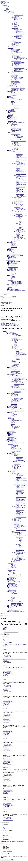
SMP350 (15, 24)
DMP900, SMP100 (18, 18)
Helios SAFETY (19, 155)
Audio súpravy (19, 212)
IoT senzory (10, 112)
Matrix (20, 220)
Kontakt (4, 294)
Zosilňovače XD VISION (16, 52)
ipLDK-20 (16, 147)
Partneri (7, 9)
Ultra (12, 278)
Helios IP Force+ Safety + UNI (20, 163)
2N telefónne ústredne (15, 134)
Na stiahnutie (6, 293)
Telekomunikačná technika (11, 119)
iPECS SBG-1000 (17, 145)
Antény (9, 96)
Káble (12, 104)
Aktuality (5, 5)
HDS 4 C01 (5, 738)
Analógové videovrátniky (16, 129)
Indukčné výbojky (12, 270)
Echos (20, 228)
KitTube (10, 275)
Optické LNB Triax (18, 78)
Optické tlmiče (14, 83)
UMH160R (16, 19)
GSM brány (10, 242)
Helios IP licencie (17, 202)
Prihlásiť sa (3, 1)
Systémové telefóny (20, 139)
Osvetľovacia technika (10, 260)
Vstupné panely (19, 216)
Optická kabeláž (11, 256)
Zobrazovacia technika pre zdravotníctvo (16, 290)
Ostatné (12, 109)
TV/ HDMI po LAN (12, 85)
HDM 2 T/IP (5, 797)
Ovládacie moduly (14, 125)
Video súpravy (19, 214)
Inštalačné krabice (17, 240)
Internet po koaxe (11, 46)
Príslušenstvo (16, 16)
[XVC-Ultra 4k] (6, 762)
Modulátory (18, 38)
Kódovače (10, 91)
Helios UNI (18, 156)
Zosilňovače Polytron (15, 50)
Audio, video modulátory (21, 33)
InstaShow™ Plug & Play (13, 289)
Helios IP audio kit (17, 197)
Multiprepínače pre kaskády (19, 57)
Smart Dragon (14, 273)
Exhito (20, 227)
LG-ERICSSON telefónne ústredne (18, 141)
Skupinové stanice (12, 12)
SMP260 (15, 21)
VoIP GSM (13, 245)
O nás (4, 836)
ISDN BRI (13, 244)
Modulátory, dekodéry (12, 86)
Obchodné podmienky (7, 837)
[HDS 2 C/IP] (6, 806)
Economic (13, 276)
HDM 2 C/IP (5, 782)
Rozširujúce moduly (20, 178)
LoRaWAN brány (12, 111)
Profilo (20, 221)
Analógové (13, 243)
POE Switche (11, 118)
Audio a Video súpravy (18, 211)
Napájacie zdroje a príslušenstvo (20, 230)
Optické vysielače (14, 74)
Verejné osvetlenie (12, 264)
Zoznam (5, 629)
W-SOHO (16, 144)
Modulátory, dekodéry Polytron (17, 89)
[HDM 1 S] (5, 674)
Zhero (20, 224)
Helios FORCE (19, 154)
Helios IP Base (17, 207)
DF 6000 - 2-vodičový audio (19, 231)
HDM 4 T (5, 665)
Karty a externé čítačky (18, 201)
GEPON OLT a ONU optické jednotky (16, 122)
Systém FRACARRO (15, 45)
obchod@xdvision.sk (7, 851)
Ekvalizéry (13, 98)
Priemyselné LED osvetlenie (14, 261)
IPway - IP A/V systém (18, 237)
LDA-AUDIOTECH (12, 285)
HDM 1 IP (5, 752)
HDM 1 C (5, 649)
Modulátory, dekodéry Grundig (17, 90)
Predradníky (10, 280)
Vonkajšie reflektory (12, 265)
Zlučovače (13, 102)
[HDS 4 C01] (6, 733)
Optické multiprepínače (18, 71)
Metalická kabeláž (12, 257)
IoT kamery (10, 115)
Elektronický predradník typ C (17, 283)
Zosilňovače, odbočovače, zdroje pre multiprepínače (20, 59)
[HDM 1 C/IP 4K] (7, 717)
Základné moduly (19, 136)
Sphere (12, 274)
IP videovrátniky (14, 124)
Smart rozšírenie (17, 198)
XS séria (12, 251)
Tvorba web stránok (20, 841)
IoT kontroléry (11, 116)
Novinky (7, 6)
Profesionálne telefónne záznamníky (15, 255)
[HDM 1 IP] (6, 747)
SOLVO (20, 217)
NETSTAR (16, 135)
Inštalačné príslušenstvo (21, 174)
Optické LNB (14, 76)
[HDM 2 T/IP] (6, 792)
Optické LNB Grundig (18, 77)
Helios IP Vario (17, 185)
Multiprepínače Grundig (16, 55)
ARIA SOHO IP (17, 143)
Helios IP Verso (17, 175)
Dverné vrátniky (11, 150)
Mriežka (5, 628)
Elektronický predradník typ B (17, 282)
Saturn (12, 271)
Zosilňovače (10, 48)
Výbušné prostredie (12, 269)
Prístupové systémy (12, 121)
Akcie (7, 8)
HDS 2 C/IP (5, 811)
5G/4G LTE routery (12, 117)
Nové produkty (6, 835)
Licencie (18, 138)
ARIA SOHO (16, 142)
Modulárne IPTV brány (18, 15)
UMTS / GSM (14, 247)
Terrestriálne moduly (20, 32)
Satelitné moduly (19, 31)
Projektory (10, 288)
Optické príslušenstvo (15, 79)
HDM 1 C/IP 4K (6, 722)
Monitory (13, 126)
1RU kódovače (14, 94)
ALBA (20, 218)
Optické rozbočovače (15, 82)
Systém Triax (13, 41)
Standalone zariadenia (18, 36)
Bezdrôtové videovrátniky (16, 128)
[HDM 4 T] (15, 660)
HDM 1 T (5, 694)
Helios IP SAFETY (20, 169)
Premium (13, 277)
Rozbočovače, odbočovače (16, 99)
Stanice (17, 30)
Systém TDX (16, 43)
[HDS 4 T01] (6, 703)
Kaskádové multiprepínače (19, 62)
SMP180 (15, 22)
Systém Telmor (14, 44)
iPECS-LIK (16, 149)
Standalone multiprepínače (19, 63)
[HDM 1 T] (5, 689)
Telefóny (18, 223)
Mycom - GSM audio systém (19, 238)
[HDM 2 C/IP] (6, 778)
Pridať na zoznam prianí (8, 657)
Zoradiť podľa (3, 631)
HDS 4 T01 (5, 708)
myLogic (20, 225)
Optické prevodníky (15, 81)
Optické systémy (11, 72)
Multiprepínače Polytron (16, 61)
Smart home (10, 123)
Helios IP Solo (16, 203)
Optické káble (14, 84)
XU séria (13, 252)
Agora (20, 222)
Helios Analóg (16, 152)
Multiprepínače (11, 53)
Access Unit (16, 199)
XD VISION (13, 241)
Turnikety (13, 131)
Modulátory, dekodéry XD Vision (18, 88)
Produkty (5, 10)
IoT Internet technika (10, 110)
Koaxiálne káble (17, 105)
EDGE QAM (16, 25)
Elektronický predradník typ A (17, 281)
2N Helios (13, 151)
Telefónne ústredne (12, 132)
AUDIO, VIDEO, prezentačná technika (14, 284)
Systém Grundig (14, 13)
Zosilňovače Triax (14, 51)
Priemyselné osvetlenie (13, 267)
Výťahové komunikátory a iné (14, 254)
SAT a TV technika (10, 11)
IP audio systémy (11, 249)
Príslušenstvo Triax (17, 42)
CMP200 (15, 26)
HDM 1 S (4, 679)
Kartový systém (19, 172)
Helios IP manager (20, 171)
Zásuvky (13, 103)
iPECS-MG (16, 148)
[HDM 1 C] (15, 644)
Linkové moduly (19, 137)
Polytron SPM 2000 (18, 29)
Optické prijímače (14, 75)
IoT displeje (10, 114)
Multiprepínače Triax (15, 65)
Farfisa (12, 210)
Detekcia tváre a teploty (16, 130)
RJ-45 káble (16, 108)
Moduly (12, 101)
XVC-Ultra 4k (5, 767)
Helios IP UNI (19, 170)
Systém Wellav (14, 17)
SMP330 (15, 23)
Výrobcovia (3, 613)
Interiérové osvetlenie (12, 263)
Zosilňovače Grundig (15, 49)
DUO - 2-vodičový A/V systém (20, 215)
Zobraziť (2, 633)
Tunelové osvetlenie (12, 268)
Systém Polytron (14, 28)
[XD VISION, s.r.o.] (5, 2)
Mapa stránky (6, 839)
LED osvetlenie (11, 262)
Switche (10, 248)
